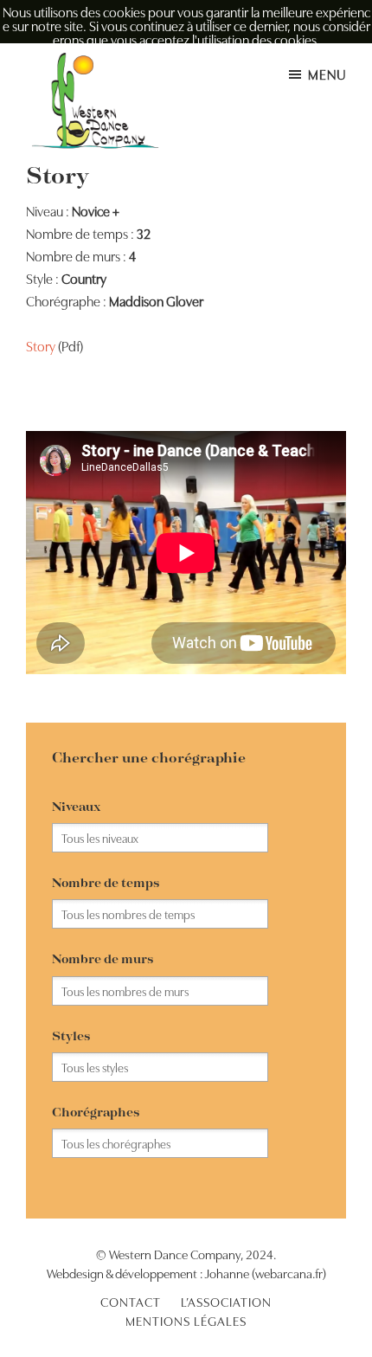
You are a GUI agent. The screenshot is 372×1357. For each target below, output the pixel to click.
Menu (327, 73)
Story (40, 345)
